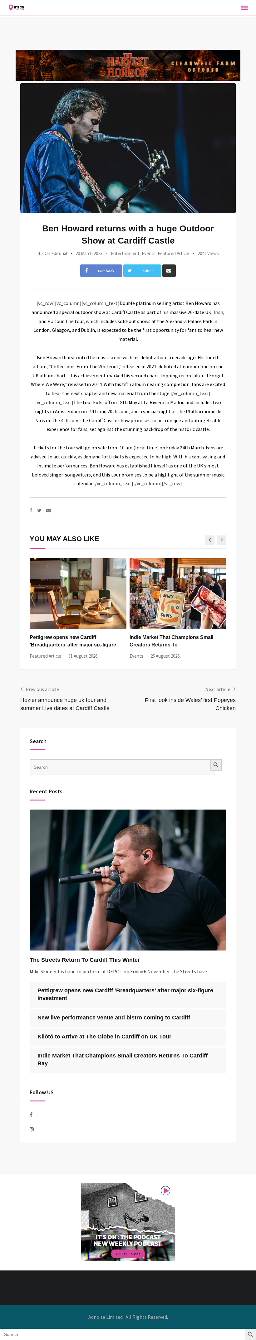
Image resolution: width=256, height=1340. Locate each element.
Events (148, 253)
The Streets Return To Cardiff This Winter (85, 960)
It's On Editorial (52, 253)
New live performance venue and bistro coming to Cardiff (113, 1017)
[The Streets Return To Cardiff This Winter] (128, 880)
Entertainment (125, 253)
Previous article (42, 689)
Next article (217, 689)
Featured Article (173, 253)
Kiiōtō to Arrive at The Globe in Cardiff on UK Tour (104, 1036)
